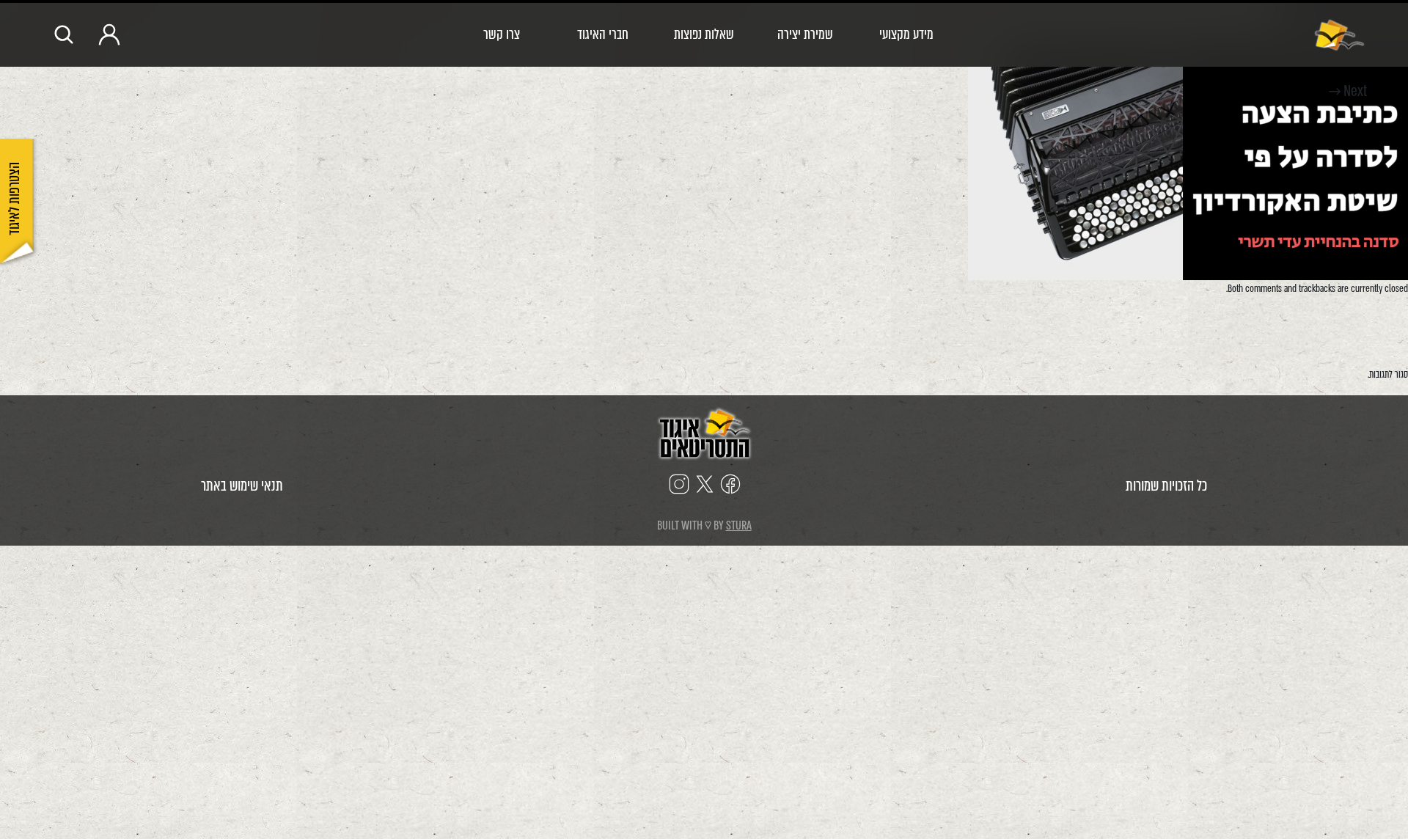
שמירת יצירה (805, 34)
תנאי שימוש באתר (242, 486)
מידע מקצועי (906, 34)
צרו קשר (501, 34)
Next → (1348, 91)
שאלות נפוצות (704, 34)
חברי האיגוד (602, 34)
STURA (739, 525)
